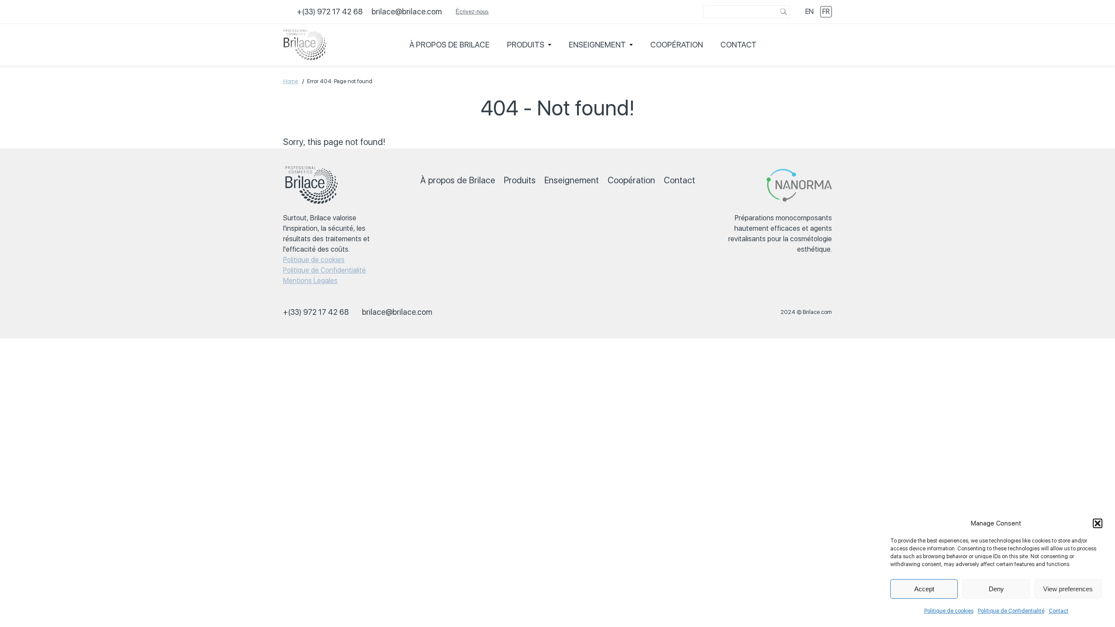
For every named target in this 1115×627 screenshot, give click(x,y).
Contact (1058, 611)
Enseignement (597, 44)
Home (290, 81)
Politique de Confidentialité (1011, 611)
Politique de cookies (948, 611)
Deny (996, 589)
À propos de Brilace (449, 44)
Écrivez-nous (472, 11)
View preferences (1068, 589)
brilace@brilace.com (407, 11)
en (809, 11)
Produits (525, 44)
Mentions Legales (310, 280)
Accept (924, 589)
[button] (1097, 523)
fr (826, 11)
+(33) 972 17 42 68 (330, 11)
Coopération (676, 44)
